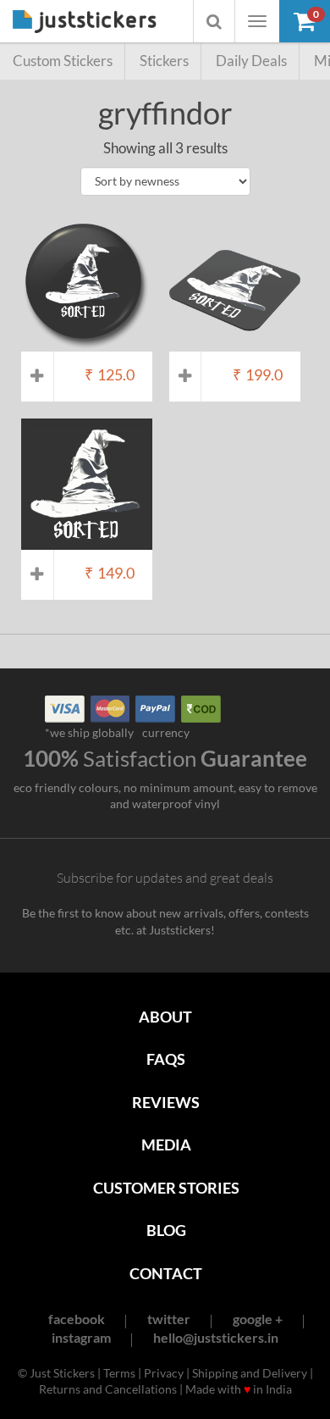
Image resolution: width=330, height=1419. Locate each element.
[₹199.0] (234, 343)
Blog (166, 1230)
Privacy (164, 1373)
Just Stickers (85, 22)
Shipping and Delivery (249, 1373)
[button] (304, 21)
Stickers (164, 60)
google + (258, 1319)
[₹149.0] (86, 541)
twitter (168, 1319)
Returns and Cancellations (108, 1389)
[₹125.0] (86, 343)
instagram (81, 1337)
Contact (165, 1273)
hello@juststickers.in (215, 1337)
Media (166, 1144)
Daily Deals (251, 60)
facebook (76, 1319)
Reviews (166, 1102)
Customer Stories (166, 1187)
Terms (119, 1373)
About (165, 1016)
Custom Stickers (63, 60)
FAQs (165, 1059)
